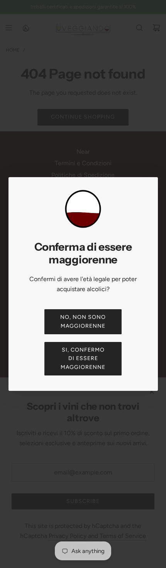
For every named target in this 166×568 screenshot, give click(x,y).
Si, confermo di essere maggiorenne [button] (83, 358)
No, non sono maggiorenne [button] (83, 321)
